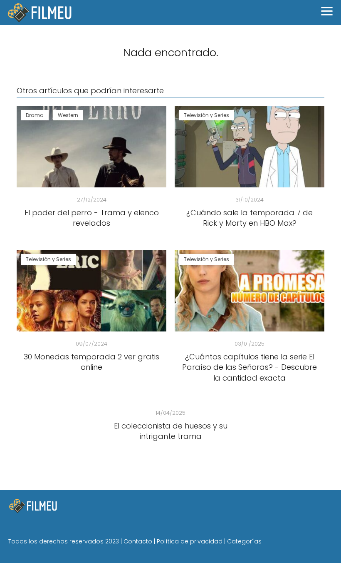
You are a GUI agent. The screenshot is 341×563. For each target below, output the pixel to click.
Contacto (138, 541)
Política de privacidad (189, 541)
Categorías (244, 541)
